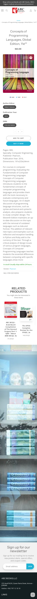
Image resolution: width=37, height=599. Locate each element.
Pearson (13, 269)
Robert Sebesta (10, 107)
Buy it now (18, 144)
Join (30, 566)
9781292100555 (10, 125)
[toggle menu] (2, 10)
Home (18, 20)
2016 (6, 116)
